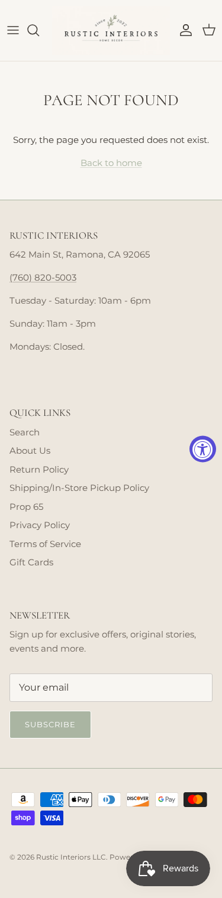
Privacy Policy (39, 525)
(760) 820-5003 (42, 277)
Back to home (111, 162)
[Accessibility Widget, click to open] (202, 449)
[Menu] (13, 30)
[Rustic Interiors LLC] (111, 30)
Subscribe (50, 724)
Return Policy (39, 469)
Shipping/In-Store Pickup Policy (79, 487)
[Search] (39, 30)
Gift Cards (31, 562)
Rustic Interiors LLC (71, 857)
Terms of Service (45, 543)
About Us (29, 450)
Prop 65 (26, 506)
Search (24, 432)
